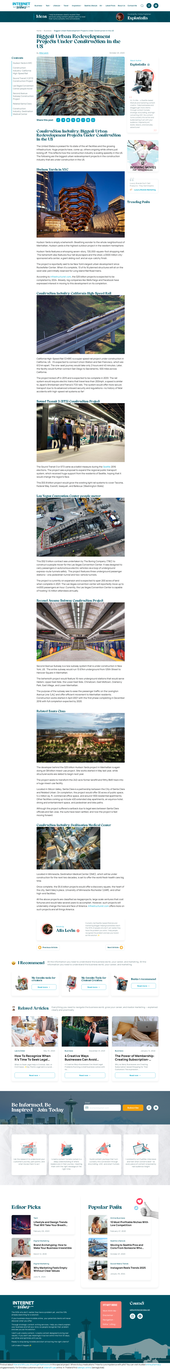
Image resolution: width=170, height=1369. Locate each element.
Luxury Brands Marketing (145, 190)
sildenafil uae (50, 1367)
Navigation (108, 1319)
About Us (121, 5)
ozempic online (84, 1367)
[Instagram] (148, 5)
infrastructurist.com (60, 276)
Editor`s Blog (109, 1324)
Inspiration (76, 5)
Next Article (113, 947)
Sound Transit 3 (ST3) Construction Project (23, 79)
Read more (43, 987)
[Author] (78, 930)
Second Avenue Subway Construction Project (23, 96)
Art (101, 5)
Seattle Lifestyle (90, 5)
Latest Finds (110, 5)
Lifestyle (56, 5)
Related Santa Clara (22, 103)
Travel (66, 5)
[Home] (21, 5)
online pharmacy (153, 1364)
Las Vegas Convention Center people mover (23, 87)
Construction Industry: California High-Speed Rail (22, 70)
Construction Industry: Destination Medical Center (23, 111)
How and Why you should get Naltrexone (31, 1364)
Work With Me (109, 1310)
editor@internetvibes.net (140, 1310)
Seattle (107, 466)
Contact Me (132, 5)
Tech (48, 5)
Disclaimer (108, 1315)
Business (38, 5)
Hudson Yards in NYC (22, 63)
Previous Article (50, 947)
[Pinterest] (155, 5)
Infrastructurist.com (98, 905)
